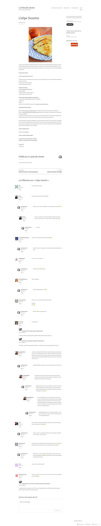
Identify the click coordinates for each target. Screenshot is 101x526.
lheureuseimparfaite (23, 474)
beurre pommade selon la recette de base (30, 112)
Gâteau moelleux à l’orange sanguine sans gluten (28, 138)
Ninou (20, 464)
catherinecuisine (22, 443)
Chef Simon (27, 132)
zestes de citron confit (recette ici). (42, 104)
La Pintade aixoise (27, 7)
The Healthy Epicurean (23, 279)
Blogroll (81, 9)
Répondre (20, 189)
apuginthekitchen (26, 375)
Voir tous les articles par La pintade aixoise (25, 162)
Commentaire (57, 510)
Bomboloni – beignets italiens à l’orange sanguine (28, 140)
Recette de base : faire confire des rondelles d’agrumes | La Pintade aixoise (36, 483)
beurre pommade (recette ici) (26, 89)
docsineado (21, 321)
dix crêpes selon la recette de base (29, 110)
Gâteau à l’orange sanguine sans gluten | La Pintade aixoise (33, 340)
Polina (20, 196)
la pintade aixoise (24, 206)
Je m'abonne (70, 24)
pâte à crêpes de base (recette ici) (26, 76)
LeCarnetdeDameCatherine (24, 237)
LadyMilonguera (22, 258)
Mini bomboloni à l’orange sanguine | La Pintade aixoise (32, 331)
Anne (20, 422)
